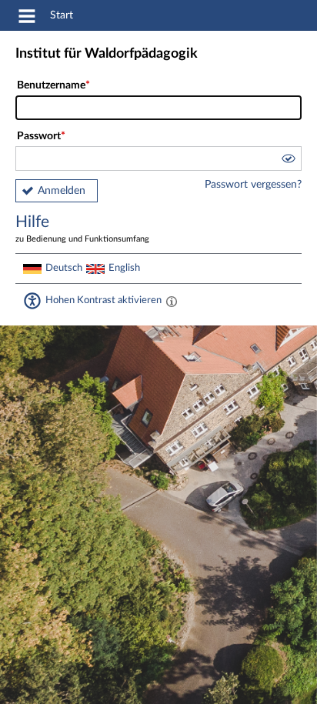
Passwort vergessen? (253, 184)
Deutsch (63, 267)
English (124, 267)
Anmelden (61, 190)
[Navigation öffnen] (27, 18)
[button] (287, 161)
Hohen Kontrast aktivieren (103, 300)
